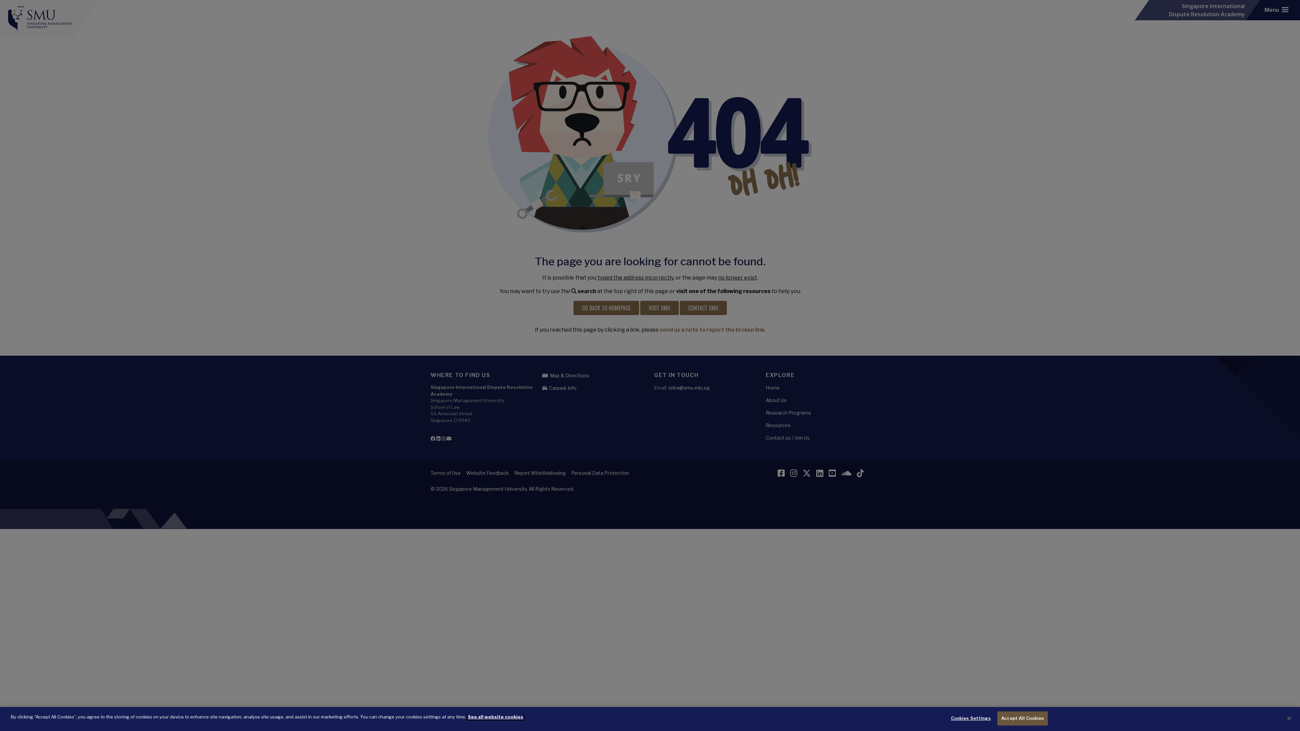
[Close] (1289, 718)
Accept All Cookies (1022, 718)
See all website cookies (495, 716)
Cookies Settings (971, 718)
